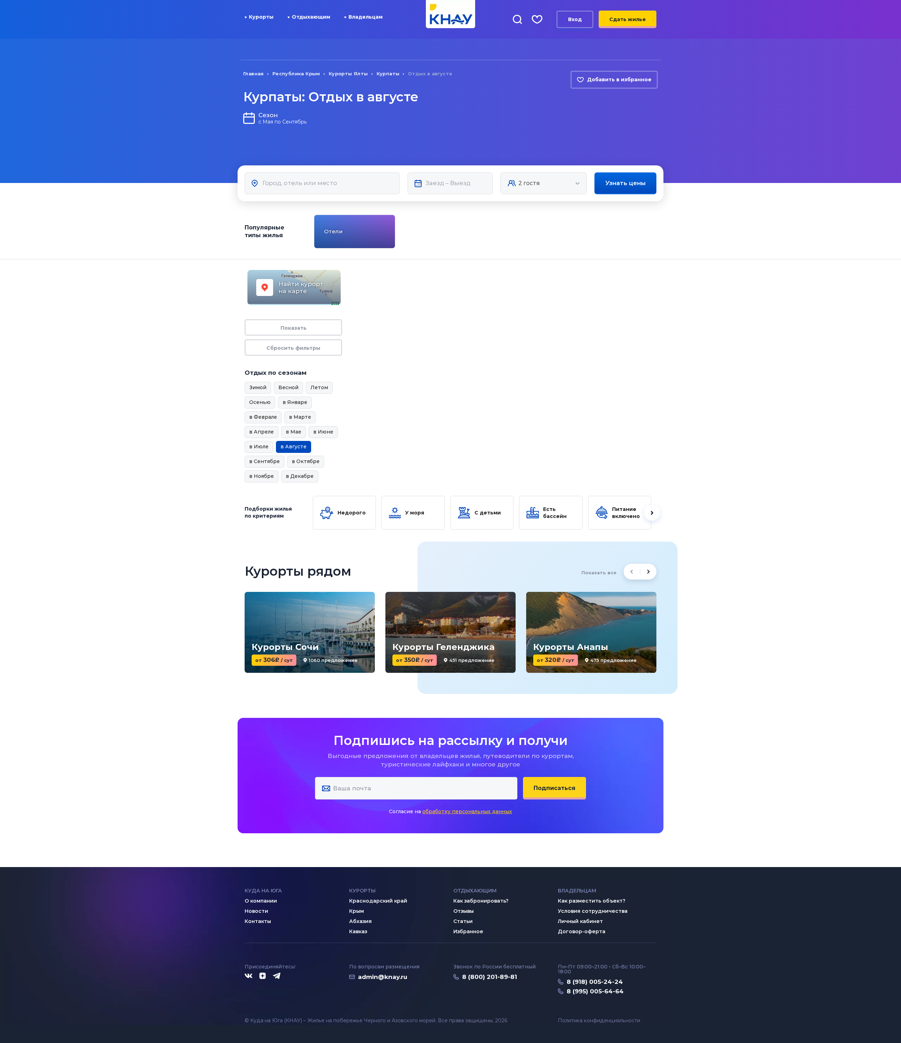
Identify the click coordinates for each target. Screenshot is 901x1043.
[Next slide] (658, 232)
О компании (261, 901)
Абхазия (360, 921)
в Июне (323, 432)
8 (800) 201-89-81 (489, 976)
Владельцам (365, 17)
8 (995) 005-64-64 (595, 991)
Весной (288, 387)
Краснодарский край (378, 901)
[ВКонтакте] (248, 976)
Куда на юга (263, 890)
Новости (256, 911)
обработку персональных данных (467, 811)
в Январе (295, 402)
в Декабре (300, 476)
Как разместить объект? (591, 901)
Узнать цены (625, 183)
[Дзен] (262, 976)
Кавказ (358, 931)
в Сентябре (264, 461)
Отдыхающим (311, 17)
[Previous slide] (313, 232)
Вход (575, 19)
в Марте (300, 417)
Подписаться (554, 788)
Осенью (260, 402)
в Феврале (263, 417)
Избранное (468, 931)
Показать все (599, 572)
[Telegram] (277, 976)
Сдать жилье (627, 19)
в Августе (294, 446)
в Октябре (306, 461)
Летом (319, 387)
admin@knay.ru (382, 976)
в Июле (259, 446)
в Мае (293, 432)
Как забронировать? (481, 901)
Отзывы (463, 911)
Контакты (258, 921)
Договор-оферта (581, 931)
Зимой (257, 387)
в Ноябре (261, 476)
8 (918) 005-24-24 (595, 981)
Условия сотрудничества (593, 911)
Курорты (261, 17)
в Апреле (261, 432)
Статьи (463, 921)
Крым (356, 911)
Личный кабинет (580, 921)
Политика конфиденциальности (599, 1021)
